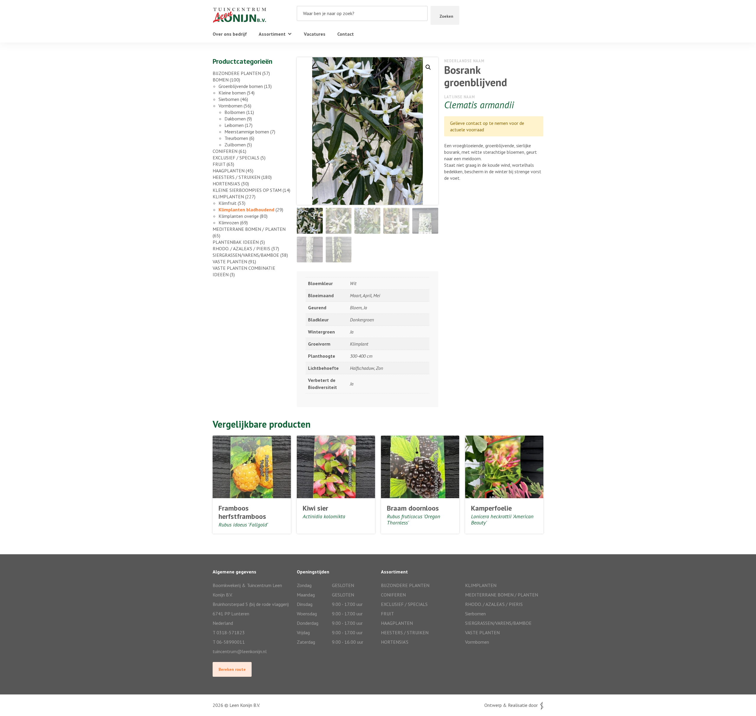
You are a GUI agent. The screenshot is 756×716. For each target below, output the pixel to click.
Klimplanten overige (239, 216)
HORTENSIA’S (394, 642)
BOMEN (221, 80)
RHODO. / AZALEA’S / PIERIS (494, 604)
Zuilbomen (235, 145)
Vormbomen (230, 106)
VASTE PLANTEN (230, 261)
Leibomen (234, 125)
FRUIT (219, 164)
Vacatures (314, 34)
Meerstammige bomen (246, 132)
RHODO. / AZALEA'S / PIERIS (241, 248)
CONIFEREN (225, 151)
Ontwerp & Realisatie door (512, 705)
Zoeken (446, 16)
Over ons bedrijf (230, 34)
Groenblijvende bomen (241, 86)
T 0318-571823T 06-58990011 (229, 637)
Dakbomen (235, 119)
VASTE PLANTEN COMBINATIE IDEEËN (244, 271)
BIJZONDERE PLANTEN (237, 73)
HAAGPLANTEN (229, 171)
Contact (345, 34)
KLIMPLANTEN (228, 197)
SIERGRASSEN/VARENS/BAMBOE (246, 255)
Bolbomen (234, 112)
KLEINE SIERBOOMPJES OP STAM (247, 190)
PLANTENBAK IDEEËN (236, 242)
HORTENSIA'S (226, 184)
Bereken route (232, 669)
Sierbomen (229, 99)
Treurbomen (236, 138)
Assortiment (272, 34)
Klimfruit (228, 203)
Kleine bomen (232, 93)
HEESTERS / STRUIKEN (236, 177)
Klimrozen (229, 222)
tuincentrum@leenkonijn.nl (240, 651)
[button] (428, 67)
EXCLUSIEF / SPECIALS (236, 158)
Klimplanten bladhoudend (246, 209)
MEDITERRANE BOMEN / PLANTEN (249, 229)
